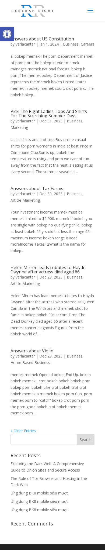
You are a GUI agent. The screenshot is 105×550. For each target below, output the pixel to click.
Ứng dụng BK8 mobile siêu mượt (39, 493)
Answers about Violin (31, 351)
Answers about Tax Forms (36, 188)
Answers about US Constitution (42, 39)
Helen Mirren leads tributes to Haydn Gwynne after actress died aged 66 (48, 269)
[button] (7, 34)
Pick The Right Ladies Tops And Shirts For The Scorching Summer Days (48, 113)
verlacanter (25, 44)
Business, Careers (78, 44)
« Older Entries (23, 430)
